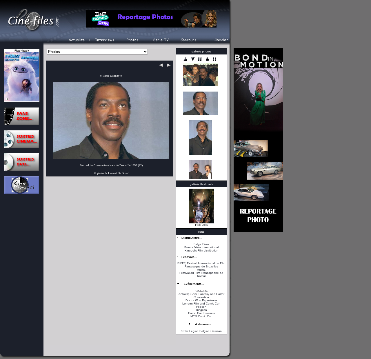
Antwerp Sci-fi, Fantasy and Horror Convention (201, 295)
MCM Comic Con (201, 316)
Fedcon (201, 306)
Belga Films (201, 244)
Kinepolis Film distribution (201, 250)
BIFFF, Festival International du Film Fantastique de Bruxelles (201, 265)
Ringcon (201, 309)
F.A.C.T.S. (201, 290)
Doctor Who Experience (201, 300)
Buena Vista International (201, 247)
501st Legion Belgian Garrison (201, 331)
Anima (201, 269)
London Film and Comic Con (201, 303)
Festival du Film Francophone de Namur (201, 274)
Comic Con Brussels (201, 313)
